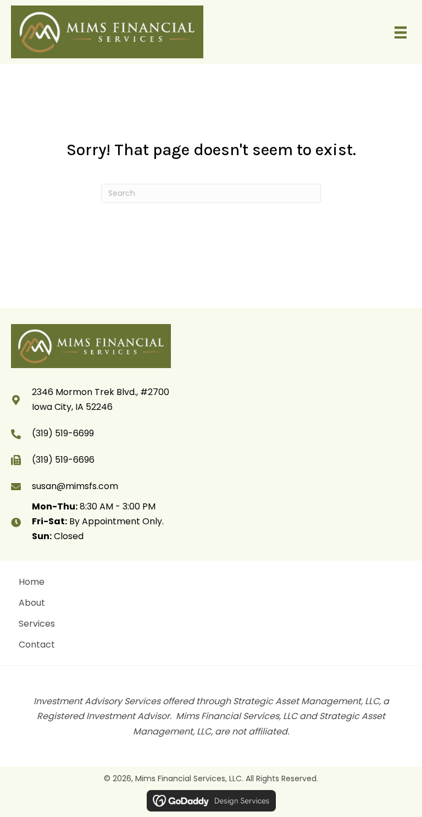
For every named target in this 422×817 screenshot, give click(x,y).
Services (37, 623)
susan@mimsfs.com (75, 486)
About (32, 602)
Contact (37, 644)
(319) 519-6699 (63, 433)
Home (32, 581)
